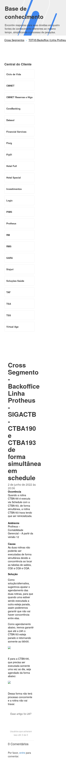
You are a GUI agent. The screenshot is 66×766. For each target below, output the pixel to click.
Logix (9, 200)
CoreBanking (13, 108)
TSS (8, 315)
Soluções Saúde (15, 280)
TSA (8, 303)
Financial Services (16, 131)
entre (22, 752)
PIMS (9, 211)
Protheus (11, 223)
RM (8, 235)
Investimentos (14, 189)
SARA (9, 258)
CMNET (10, 85)
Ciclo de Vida (13, 74)
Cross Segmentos (14, 40)
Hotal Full (11, 166)
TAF (8, 292)
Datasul (10, 120)
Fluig (9, 143)
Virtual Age (12, 326)
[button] (21, 720)
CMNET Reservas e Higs (19, 97)
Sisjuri (10, 269)
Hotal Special (13, 177)
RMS (8, 246)
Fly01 (9, 154)
